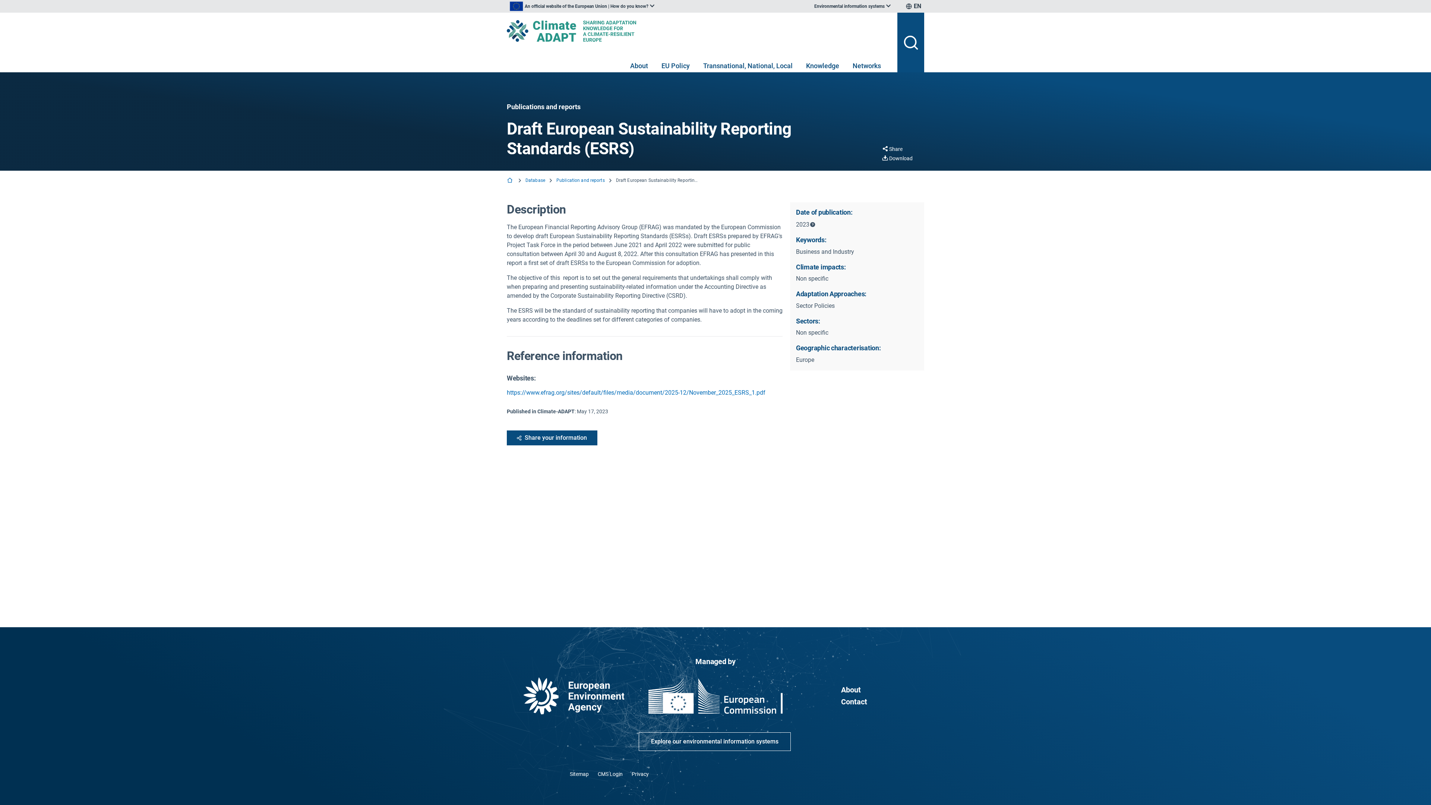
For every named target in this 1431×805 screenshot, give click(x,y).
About (639, 66)
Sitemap (579, 774)
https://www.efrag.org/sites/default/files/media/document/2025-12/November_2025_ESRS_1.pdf (636, 392)
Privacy (640, 774)
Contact (854, 701)
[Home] (510, 181)
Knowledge (822, 66)
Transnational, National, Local (748, 66)
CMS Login (610, 774)
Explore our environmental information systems (714, 741)
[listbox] (582, 6)
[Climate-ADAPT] (699, 31)
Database (535, 180)
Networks (867, 66)
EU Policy (675, 66)
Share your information (556, 437)
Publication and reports (580, 180)
